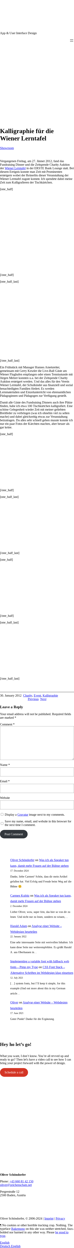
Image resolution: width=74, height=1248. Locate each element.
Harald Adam (18, 926)
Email (5, 781)
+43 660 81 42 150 (21, 1181)
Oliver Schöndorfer (22, 860)
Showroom (7, 148)
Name (5, 764)
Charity (27, 695)
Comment (7, 724)
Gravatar (22, 814)
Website (5, 797)
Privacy (60, 1218)
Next (43, 699)
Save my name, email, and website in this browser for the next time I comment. (38, 823)
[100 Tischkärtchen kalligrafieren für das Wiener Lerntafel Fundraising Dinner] (34, 261)
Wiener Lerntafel (15, 168)
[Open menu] (71, 40)
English (4, 1242)
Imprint (48, 1218)
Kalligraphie (50, 695)
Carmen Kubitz (19, 895)
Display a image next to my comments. (35, 814)
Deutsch (5, 1246)
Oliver (14, 1002)
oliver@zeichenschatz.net (16, 1185)
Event (37, 695)
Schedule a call (14, 1072)
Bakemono (18, 1228)
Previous (33, 699)
